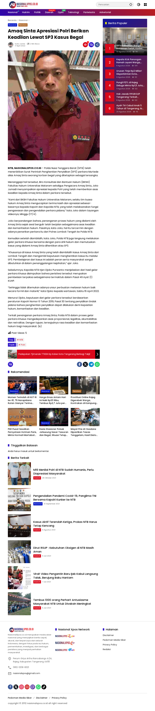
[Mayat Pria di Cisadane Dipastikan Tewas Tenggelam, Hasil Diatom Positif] (85, 417)
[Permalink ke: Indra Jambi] (11, 44)
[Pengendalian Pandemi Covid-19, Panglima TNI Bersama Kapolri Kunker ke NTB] (19, 499)
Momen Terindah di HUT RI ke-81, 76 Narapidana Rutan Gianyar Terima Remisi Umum (22, 400)
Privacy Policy (110, 644)
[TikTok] (43, 686)
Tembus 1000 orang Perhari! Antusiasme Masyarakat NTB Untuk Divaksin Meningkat (62, 602)
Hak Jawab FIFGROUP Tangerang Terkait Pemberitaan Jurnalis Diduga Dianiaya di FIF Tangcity (128, 95)
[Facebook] (79, 364)
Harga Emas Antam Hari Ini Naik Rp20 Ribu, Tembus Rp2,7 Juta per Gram (52, 400)
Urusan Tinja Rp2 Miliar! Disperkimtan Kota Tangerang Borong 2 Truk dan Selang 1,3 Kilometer (129, 72)
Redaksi (107, 649)
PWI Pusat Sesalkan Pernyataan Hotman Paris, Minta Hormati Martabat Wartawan (22, 432)
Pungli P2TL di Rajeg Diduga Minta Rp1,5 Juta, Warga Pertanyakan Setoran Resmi (129, 84)
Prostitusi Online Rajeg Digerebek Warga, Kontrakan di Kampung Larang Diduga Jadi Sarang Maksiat (83, 400)
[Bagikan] (97, 44)
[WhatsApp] (97, 364)
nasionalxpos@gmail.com (26, 673)
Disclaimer (108, 635)
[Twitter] (85, 364)
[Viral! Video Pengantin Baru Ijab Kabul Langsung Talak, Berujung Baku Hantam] (19, 577)
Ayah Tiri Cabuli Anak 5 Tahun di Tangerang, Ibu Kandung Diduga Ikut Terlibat (129, 107)
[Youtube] (27, 686)
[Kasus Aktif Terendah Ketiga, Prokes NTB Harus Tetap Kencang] (19, 525)
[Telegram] (91, 364)
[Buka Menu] (145, 4)
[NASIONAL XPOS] (27, 4)
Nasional (12, 25)
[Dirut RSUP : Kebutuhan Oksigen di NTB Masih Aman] (19, 551)
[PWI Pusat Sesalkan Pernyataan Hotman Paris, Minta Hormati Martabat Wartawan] (22, 417)
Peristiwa (23, 25)
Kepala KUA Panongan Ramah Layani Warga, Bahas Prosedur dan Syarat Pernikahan (128, 61)
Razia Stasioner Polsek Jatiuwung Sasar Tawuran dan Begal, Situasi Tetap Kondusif (53, 432)
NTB (21, 339)
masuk (24, 451)
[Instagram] (21, 686)
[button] (131, 4)
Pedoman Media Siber (114, 639)
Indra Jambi (20, 44)
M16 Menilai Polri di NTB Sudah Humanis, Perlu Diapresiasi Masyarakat (63, 471)
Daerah (37, 478)
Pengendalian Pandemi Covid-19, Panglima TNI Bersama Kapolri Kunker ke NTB (64, 497)
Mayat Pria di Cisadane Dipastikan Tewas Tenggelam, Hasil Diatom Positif (84, 432)
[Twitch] (32, 686)
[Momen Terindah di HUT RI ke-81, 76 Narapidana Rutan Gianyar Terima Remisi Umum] (22, 385)
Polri (23, 344)
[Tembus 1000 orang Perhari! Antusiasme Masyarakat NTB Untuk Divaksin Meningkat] (19, 603)
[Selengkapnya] (30, 630)
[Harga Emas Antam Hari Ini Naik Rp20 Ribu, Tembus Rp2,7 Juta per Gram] (53, 385)
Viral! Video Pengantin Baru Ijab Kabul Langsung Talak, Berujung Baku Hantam (65, 575)
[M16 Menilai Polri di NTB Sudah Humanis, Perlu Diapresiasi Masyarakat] (19, 473)
